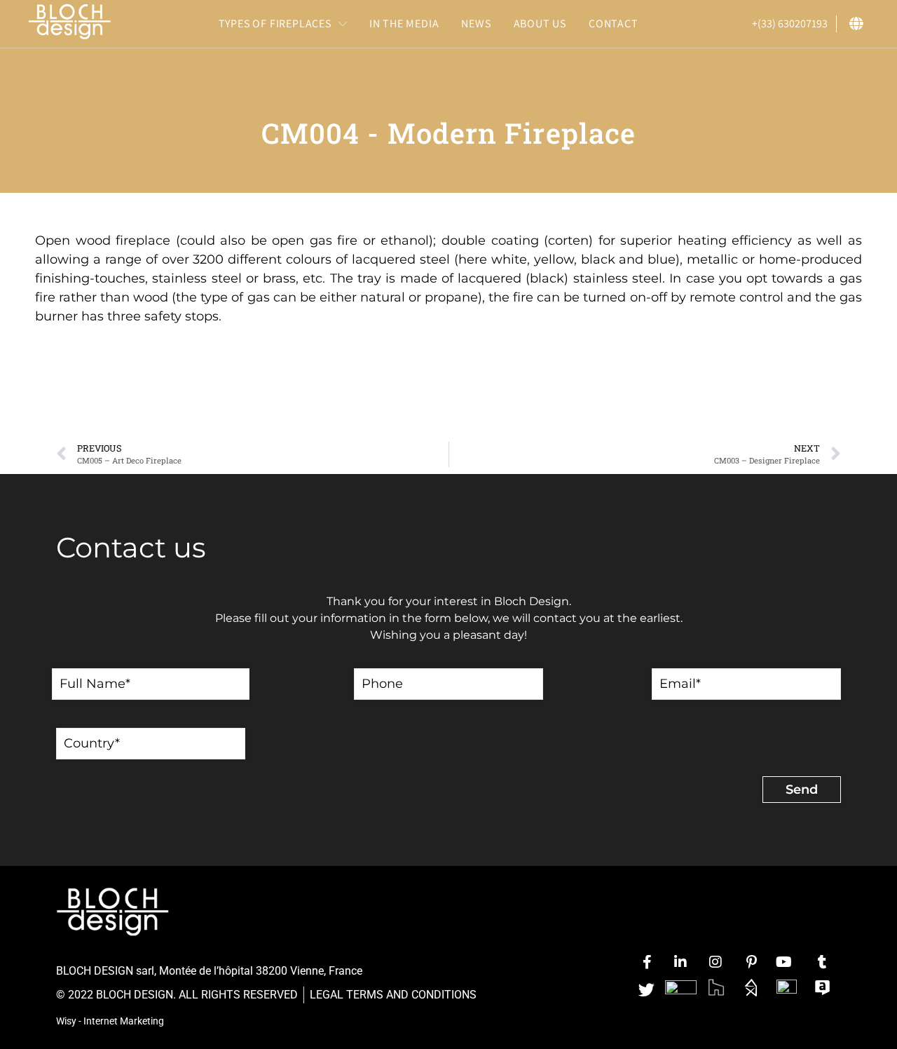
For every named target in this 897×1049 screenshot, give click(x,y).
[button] (283, 24)
